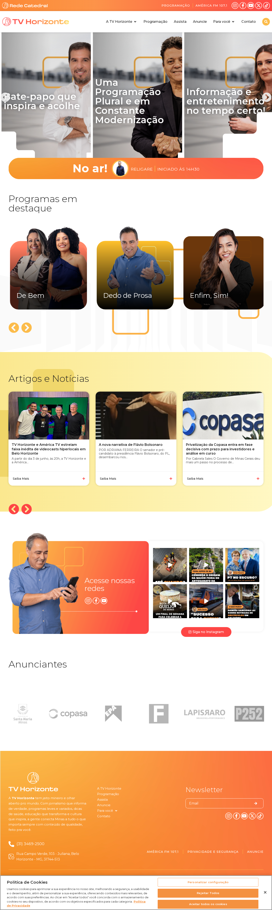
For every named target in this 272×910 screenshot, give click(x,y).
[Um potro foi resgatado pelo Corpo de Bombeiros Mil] (170, 565)
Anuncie (103, 805)
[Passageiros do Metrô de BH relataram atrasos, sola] (206, 601)
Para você (105, 811)
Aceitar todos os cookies (208, 904)
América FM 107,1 (211, 5)
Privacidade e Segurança (212, 852)
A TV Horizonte (109, 788)
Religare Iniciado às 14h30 (165, 168)
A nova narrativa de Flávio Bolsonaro (43, 445)
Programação (176, 5)
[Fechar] (265, 892)
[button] (121, 22)
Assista (102, 799)
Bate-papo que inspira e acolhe (40, 101)
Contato (103, 816)
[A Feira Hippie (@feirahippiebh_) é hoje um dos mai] (206, 565)
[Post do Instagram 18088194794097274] (242, 565)
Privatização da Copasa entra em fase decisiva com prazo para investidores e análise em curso (133, 449)
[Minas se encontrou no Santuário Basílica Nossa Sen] (170, 601)
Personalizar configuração (208, 882)
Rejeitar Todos (208, 893)
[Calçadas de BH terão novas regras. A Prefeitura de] (242, 601)
